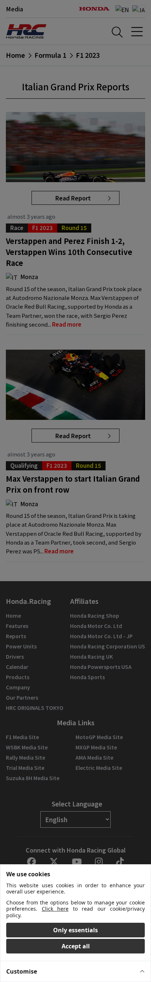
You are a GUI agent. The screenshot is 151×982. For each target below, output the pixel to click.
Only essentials (75, 930)
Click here (55, 908)
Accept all (76, 946)
